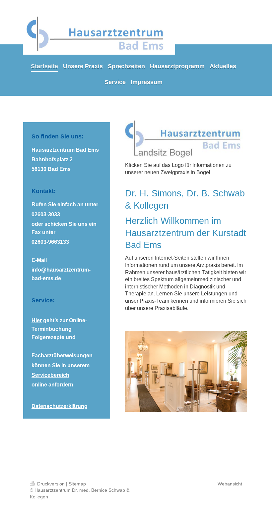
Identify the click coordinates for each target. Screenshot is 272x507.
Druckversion (51, 483)
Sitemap (77, 483)
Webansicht (230, 483)
